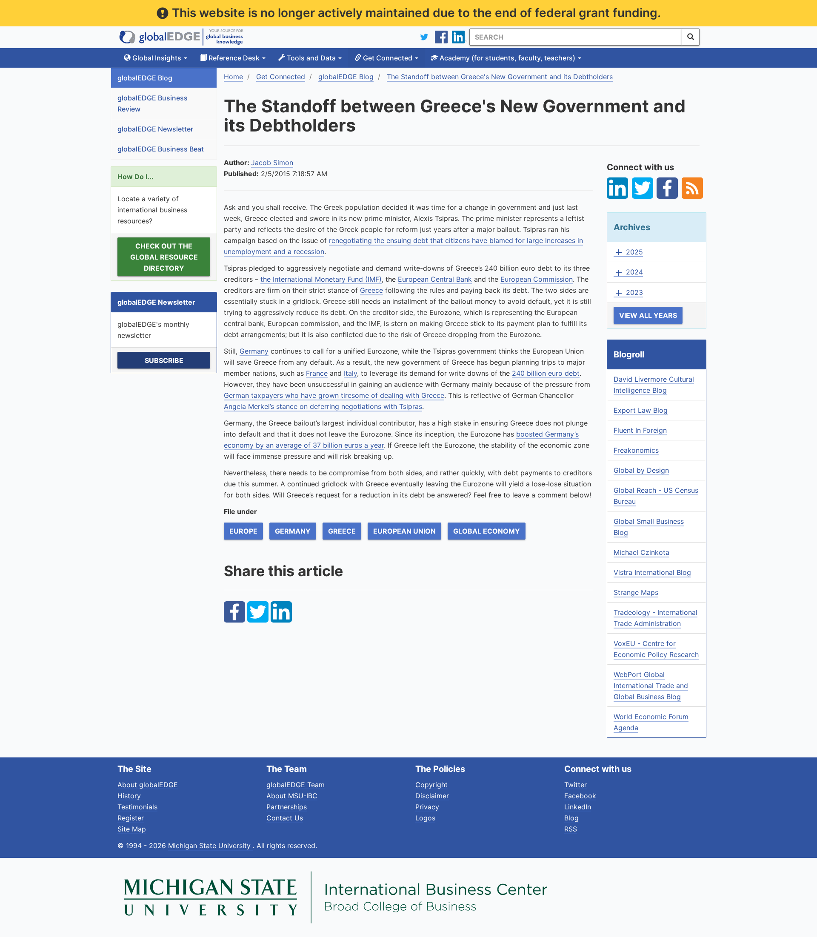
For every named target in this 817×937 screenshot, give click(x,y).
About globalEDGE (147, 784)
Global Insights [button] (157, 58)
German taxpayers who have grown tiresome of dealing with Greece (334, 395)
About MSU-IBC (291, 795)
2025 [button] (628, 252)
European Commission (536, 279)
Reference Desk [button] (234, 58)
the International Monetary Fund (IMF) (321, 279)
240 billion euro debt (546, 373)
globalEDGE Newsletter (155, 129)
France (317, 373)
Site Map (131, 829)
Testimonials (137, 807)
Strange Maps (636, 592)
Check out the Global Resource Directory (164, 257)
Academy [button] (506, 58)
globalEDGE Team (295, 784)
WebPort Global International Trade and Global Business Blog (651, 685)
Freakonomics (636, 450)
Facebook (580, 795)
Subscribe (164, 360)
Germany (254, 351)
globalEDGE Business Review (152, 103)
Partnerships (286, 807)
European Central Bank (435, 279)
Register (130, 818)
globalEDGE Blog (144, 78)
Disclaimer (432, 795)
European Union (404, 531)
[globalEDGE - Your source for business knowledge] (181, 37)
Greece (371, 290)
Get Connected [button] (387, 58)
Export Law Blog (641, 410)
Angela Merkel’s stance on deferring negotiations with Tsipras (323, 406)
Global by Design (641, 470)
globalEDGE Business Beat (160, 149)
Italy (350, 373)
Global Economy (486, 531)
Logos (425, 818)
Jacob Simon (272, 162)
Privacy (427, 807)
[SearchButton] (691, 37)
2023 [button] (628, 292)
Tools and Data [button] (311, 58)
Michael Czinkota (641, 552)
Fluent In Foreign (640, 430)
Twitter (575, 784)
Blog (571, 818)
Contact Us (284, 818)
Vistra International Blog (652, 572)
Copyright (431, 784)
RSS (570, 829)
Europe (243, 531)
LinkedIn (577, 807)
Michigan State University (210, 845)
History (129, 795)
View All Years (648, 315)
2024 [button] (628, 272)
